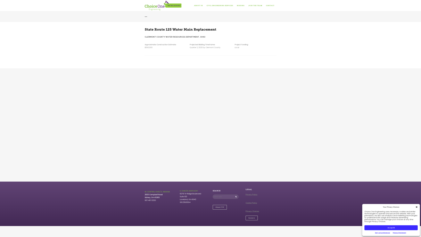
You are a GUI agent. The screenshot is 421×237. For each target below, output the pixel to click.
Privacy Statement (399, 233)
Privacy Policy (251, 195)
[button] (417, 207)
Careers (251, 218)
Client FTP (219, 207)
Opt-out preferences (382, 233)
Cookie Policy (251, 203)
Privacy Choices (252, 211)
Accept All (391, 228)
